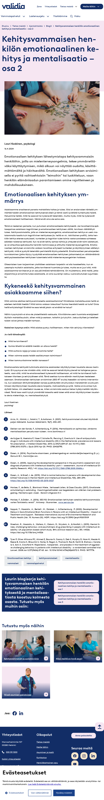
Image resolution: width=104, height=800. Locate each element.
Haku (77, 16)
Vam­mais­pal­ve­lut (10, 16)
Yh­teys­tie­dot (51, 6)
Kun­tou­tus (42, 757)
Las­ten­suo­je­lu (36, 16)
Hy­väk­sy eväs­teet (64, 793)
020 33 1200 (11, 752)
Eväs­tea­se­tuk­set (16, 793)
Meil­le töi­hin (89, 6)
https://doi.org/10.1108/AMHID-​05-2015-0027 (32, 480)
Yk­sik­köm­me (60, 16)
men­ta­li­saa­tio (72, 558)
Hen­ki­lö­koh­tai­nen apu (47, 763)
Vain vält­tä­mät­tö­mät (40, 793)
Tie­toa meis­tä (66, 6)
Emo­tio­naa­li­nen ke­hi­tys (19, 558)
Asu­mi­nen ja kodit (45, 752)
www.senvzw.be (66, 502)
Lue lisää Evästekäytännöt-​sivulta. (44, 784)
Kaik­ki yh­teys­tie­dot (11, 759)
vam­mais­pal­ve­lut (35, 563)
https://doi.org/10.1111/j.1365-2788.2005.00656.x (61, 468)
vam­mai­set (13, 563)
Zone (39, 6)
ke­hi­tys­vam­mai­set (48, 558)
